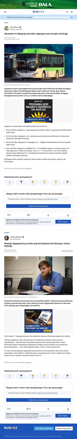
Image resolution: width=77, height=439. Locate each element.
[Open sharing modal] (48, 215)
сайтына (27, 96)
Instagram (64, 221)
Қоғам (6, 22)
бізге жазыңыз (26, 168)
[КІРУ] (72, 12)
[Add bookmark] (68, 215)
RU (67, 12)
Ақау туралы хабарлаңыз (44, 428)
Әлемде (6, 232)
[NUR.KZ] (38, 11)
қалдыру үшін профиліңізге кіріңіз (47, 199)
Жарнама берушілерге (64, 428)
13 (32, 377)
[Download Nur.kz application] (38, 4)
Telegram (43, 347)
